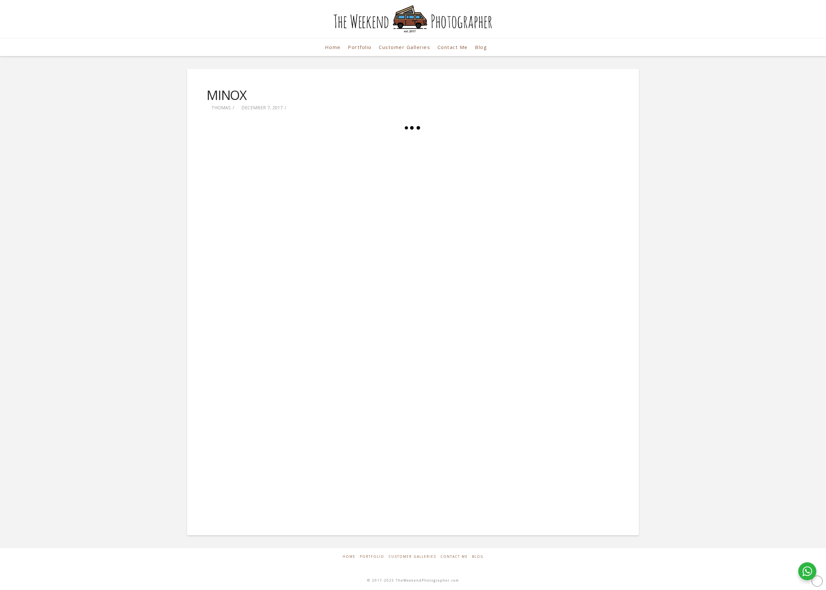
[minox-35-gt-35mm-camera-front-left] (275, 183)
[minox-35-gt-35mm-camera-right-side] (550, 275)
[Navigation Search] (497, 47)
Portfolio (372, 557)
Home (349, 557)
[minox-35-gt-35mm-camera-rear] (275, 275)
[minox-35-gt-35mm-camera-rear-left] (550, 183)
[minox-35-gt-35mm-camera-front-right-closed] (413, 461)
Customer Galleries (412, 557)
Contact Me (454, 557)
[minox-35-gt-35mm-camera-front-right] (275, 368)
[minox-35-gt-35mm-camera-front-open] (413, 368)
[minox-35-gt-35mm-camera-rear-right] (413, 275)
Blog (478, 557)
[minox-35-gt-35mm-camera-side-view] (413, 183)
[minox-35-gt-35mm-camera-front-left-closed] (275, 461)
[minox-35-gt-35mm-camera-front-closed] (550, 368)
